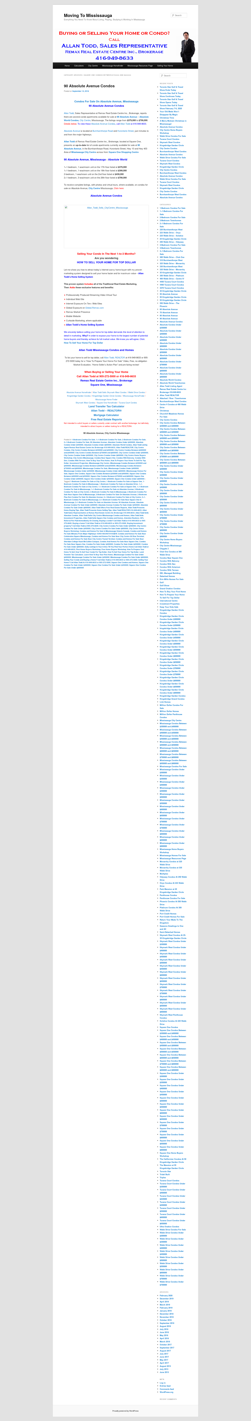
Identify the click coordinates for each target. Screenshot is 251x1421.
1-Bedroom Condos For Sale (83, 439)
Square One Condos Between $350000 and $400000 (107, 473)
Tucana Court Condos (128, 402)
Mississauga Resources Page (140, 65)
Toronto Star (165, 1171)
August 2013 (165, 1366)
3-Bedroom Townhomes (170, 248)
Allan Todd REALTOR (124, 447)
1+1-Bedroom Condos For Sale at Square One (117, 486)
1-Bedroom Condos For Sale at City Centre (88, 481)
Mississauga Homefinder (112, 65)
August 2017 (165, 1350)
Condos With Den (167, 564)
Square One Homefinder (107, 402)
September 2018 (167, 1323)
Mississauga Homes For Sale (173, 855)
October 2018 (166, 1320)
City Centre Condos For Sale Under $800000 (110, 528)
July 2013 (164, 1369)
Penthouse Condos (168, 895)
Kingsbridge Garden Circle (172, 145)
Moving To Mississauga (88, 15)
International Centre (169, 600)
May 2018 (164, 1335)
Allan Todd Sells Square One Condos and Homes (103, 518)
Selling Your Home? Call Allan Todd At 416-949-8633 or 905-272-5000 (106, 561)
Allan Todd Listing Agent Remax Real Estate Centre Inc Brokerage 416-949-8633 (105, 446)
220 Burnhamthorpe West (171, 229)
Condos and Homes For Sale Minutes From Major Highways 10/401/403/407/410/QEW (105, 532)
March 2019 (165, 1304)
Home (67, 65)
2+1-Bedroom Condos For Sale (76, 442)
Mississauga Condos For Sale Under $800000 (129, 557)
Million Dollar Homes (169, 711)
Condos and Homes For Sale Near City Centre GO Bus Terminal (118, 536)
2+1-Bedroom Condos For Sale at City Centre (122, 497)
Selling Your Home (165, 65)
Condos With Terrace (76, 460)
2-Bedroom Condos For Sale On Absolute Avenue (116, 494)
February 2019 (166, 1307)
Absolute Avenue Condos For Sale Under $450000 (119, 505)
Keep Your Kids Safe (169, 607)
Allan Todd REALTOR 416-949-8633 (127, 510)
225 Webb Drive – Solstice (171, 235)
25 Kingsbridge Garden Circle (173, 238)
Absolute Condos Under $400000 (121, 442)
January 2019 (166, 1310)
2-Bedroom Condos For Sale (134, 439)
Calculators (79, 65)
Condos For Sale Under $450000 (127, 544)
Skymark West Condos (85, 402)
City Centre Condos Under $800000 (108, 455)
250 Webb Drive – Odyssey (172, 241)
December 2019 (166, 1298)
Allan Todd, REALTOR (114, 357)
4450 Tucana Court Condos (172, 281)
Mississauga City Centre (99, 463)
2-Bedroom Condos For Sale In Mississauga (108, 492)
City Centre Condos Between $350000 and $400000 (92, 450)
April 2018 (164, 1338)
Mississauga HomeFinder (133, 395)
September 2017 (167, 1347)
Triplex (163, 1177)
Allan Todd (69, 113)
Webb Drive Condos (136, 392)
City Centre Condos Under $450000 (78, 455)
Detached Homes (167, 576)
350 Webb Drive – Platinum (172, 275)
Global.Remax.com (94, 307)
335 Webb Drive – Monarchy (172, 269)
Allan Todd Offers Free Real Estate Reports (109, 507)
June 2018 (164, 1332)
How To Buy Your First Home (98, 460)
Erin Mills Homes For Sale (171, 579)
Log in (163, 1382)
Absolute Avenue (72, 130)
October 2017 (166, 1344)
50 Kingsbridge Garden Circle (173, 297)
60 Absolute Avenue (169, 309)
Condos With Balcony (125, 458)
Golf (162, 582)
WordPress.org (166, 1392)
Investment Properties (79, 463)
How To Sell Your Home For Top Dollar (123, 552)
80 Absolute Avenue (169, 315)
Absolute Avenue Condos (103, 123)
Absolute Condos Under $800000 (98, 444)
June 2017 (164, 1356)
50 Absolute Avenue (169, 294)
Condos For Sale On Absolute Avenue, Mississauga (106, 101)
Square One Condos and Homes (124, 562)
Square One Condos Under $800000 (129, 478)
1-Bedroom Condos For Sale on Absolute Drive (118, 484)
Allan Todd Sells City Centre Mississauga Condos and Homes (104, 515)
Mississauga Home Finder (106, 399)
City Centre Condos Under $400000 (133, 452)
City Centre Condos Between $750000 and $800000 (96, 452)
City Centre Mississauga (83, 458)
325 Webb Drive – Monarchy (172, 263)
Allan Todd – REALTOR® (106, 410)
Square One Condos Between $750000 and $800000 (112, 476)
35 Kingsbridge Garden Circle (173, 272)
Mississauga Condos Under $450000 (79, 471)
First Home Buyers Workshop (88, 549)
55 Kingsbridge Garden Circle (173, 300)
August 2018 (165, 1326)
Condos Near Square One (104, 458)
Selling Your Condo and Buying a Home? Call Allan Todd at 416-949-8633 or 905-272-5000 (100, 559)
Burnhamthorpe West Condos (173, 151)
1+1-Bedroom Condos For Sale (108, 439)
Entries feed (165, 1385)
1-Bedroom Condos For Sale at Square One (124, 481)
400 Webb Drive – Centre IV (172, 278)
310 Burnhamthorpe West (171, 260)
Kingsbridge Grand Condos (172, 698)
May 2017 (164, 1359)
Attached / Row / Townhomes (173, 398)
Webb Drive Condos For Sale (173, 136)
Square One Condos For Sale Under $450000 (110, 565)
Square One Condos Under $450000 (99, 478)
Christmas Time (167, 117)
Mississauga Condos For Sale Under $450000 (91, 557)
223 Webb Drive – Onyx (170, 232)
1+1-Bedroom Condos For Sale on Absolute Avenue (112, 489)
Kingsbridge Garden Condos (79, 395)
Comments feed (167, 1389)
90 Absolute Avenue (98, 442)
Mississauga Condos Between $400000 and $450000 (93, 465)
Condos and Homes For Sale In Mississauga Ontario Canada (104, 531)
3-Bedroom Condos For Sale (172, 245)
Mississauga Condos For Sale (95, 468)
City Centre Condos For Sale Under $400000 (117, 525)
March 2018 (165, 1341)
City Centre (93, 65)
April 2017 (164, 1362)
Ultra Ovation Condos (169, 1226)
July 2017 (164, 1353)
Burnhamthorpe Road (103, 130)
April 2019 (164, 1301)
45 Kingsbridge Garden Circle (173, 291)
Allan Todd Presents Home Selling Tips (96, 510)
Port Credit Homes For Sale (172, 916)
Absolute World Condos (122, 444)
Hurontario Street (126, 130)
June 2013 (164, 1372)
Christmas (164, 410)
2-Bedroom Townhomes (170, 220)
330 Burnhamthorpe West (171, 266)
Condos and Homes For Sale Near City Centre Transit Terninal (89, 539)
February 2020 (166, 1295)
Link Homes (165, 701)
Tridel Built (165, 1174)
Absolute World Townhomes (172, 382)
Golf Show (164, 585)
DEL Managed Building (170, 573)
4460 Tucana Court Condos (172, 284)
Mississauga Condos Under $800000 (110, 471)
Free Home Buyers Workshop (114, 549)
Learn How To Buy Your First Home (98, 554)
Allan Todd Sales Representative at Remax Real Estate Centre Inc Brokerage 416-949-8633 (105, 511)
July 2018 (164, 1329)
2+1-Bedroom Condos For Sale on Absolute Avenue (96, 502)
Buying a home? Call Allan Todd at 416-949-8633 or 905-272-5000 (99, 523)
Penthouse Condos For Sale (172, 898)
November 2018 (167, 1317)
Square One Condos (76, 473)
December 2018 (166, 1313)
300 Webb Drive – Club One (172, 257)
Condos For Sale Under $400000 (99, 544)
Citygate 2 (164, 548)
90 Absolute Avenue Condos (89, 85)
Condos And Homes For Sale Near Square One (119, 541)
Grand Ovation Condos (170, 588)
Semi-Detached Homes (170, 932)
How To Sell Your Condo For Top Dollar (91, 552)
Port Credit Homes (168, 913)
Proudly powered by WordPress (125, 1411)
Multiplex (164, 873)
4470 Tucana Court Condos (172, 287)
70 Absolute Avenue (169, 312)
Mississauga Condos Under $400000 (123, 468)
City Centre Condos (168, 148)
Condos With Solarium (170, 567)
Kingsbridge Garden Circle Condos (106, 395)
